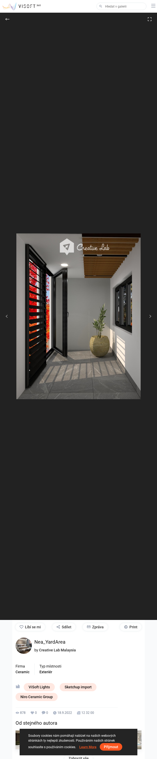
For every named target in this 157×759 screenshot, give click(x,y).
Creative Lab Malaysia (57, 650)
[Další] (148, 316)
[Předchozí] (7, 316)
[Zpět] (7, 19)
